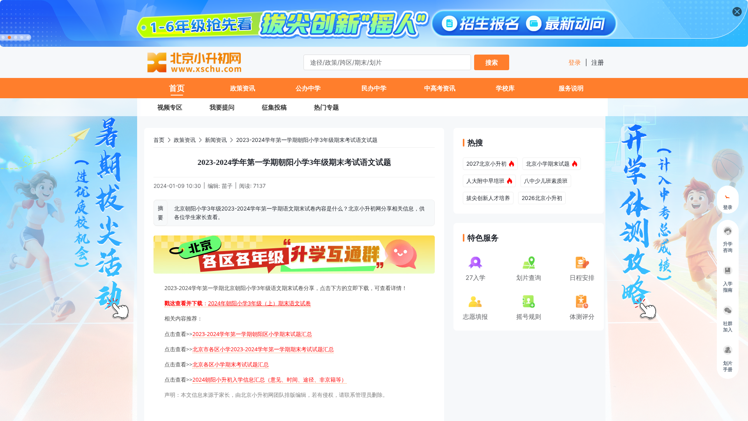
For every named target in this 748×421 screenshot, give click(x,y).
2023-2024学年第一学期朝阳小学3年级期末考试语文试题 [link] (307, 139)
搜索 (491, 62)
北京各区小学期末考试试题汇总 (230, 364)
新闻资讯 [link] (216, 139)
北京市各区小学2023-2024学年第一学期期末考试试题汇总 (263, 349)
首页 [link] (158, 139)
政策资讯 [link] (185, 139)
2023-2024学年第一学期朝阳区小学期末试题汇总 (252, 334)
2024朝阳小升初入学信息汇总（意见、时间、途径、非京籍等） (269, 379)
